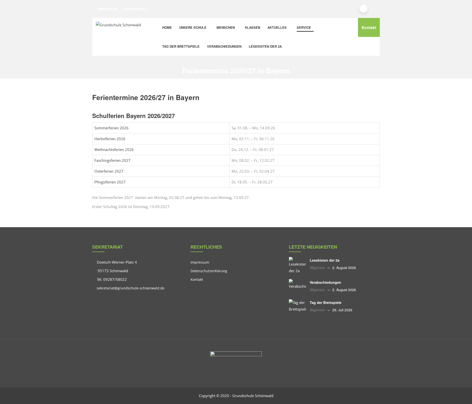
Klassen (252, 27)
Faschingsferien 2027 (112, 160)
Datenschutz (135, 9)
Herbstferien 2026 (109, 138)
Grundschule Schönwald (252, 395)
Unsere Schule (192, 27)
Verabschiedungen (224, 46)
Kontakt (369, 27)
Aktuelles (277, 27)
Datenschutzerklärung (209, 271)
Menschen (226, 27)
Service (304, 27)
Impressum (107, 9)
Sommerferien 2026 (111, 127)
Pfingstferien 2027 (110, 182)
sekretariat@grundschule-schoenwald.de (130, 288)
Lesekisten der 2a (265, 46)
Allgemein (317, 267)
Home (167, 27)
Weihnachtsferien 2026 (114, 149)
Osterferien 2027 (108, 171)
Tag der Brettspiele (181, 46)
